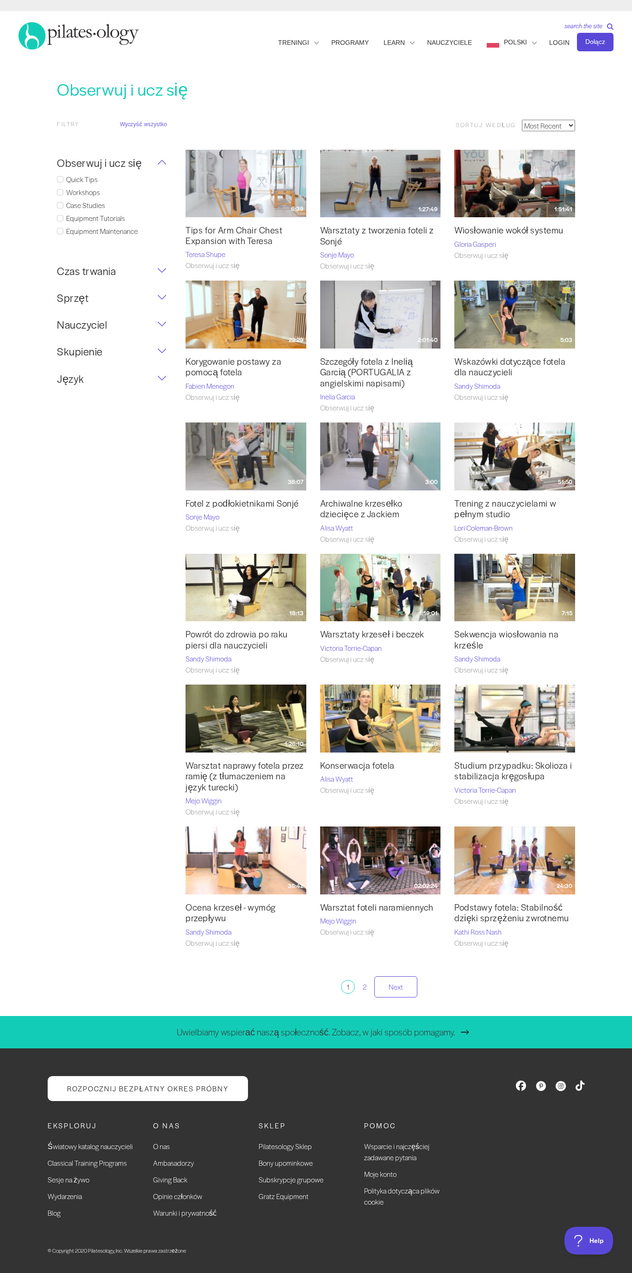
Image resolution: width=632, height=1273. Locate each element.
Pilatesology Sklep (285, 1146)
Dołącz (595, 41)
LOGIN (559, 42)
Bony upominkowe (286, 1163)
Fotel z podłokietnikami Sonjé (242, 503)
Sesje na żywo (68, 1179)
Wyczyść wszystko (143, 124)
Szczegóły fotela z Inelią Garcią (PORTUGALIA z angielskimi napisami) (366, 372)
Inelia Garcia (337, 396)
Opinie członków (177, 1196)
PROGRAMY (350, 42)
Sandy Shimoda (477, 386)
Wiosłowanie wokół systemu (509, 230)
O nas (161, 1146)
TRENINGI (293, 42)
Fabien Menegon (210, 386)
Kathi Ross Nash (478, 931)
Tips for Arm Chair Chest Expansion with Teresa (234, 235)
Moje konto (380, 1174)
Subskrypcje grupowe (291, 1179)
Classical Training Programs (87, 1163)
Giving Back (170, 1179)
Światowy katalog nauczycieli (90, 1146)
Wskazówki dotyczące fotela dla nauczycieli (509, 366)
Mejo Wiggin (204, 800)
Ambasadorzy (173, 1163)
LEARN (394, 42)
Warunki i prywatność (185, 1213)
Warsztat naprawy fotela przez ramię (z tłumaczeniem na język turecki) (245, 776)
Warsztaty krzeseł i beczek (372, 634)
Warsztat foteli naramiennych (377, 907)
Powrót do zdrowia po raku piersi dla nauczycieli (237, 639)
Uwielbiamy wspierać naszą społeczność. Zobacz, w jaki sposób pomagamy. (316, 1032)
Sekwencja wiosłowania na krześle (506, 639)
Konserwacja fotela (357, 765)
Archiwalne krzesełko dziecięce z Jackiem (361, 508)
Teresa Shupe (205, 254)
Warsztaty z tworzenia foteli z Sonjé (377, 235)
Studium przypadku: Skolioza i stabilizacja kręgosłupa (513, 770)
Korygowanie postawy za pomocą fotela (233, 366)
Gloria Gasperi (475, 244)
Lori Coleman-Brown (483, 527)
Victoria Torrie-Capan (351, 648)
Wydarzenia (65, 1196)
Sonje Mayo (337, 254)
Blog (54, 1213)
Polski (515, 42)
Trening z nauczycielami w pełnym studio (505, 508)
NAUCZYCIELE (449, 42)
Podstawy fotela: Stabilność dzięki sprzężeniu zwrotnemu (511, 912)
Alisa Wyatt (336, 527)
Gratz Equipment (284, 1196)
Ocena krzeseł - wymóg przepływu (231, 912)
